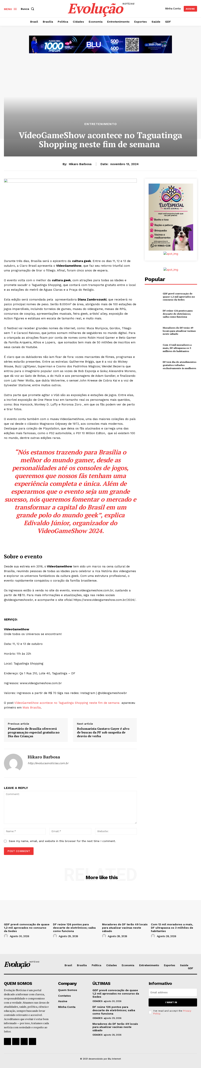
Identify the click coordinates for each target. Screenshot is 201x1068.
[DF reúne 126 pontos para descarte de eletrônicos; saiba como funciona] (152, 314)
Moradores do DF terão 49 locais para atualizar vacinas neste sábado (179, 330)
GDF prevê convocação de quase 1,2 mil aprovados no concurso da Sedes (179, 296)
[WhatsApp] (29, 769)
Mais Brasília (32, 707)
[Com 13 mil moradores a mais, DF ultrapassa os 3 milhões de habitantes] (152, 348)
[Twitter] (24, 1041)
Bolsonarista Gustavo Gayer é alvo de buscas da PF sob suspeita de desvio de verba (103, 732)
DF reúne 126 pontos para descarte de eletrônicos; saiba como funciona (178, 313)
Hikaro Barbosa (80, 164)
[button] (28, 9)
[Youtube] (32, 1041)
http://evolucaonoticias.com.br (48, 763)
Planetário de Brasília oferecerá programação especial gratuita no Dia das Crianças (33, 732)
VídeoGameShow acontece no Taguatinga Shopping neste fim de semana (67, 703)
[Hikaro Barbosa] (13, 763)
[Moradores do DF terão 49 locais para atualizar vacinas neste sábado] (152, 331)
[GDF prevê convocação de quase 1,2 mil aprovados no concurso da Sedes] (152, 297)
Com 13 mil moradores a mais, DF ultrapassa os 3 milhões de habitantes (177, 347)
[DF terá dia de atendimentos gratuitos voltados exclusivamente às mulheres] (152, 365)
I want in (171, 1002)
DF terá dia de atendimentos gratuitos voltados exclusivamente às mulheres (179, 364)
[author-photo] (6, 936)
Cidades (97, 1001)
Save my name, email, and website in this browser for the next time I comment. (62, 841)
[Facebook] (7, 1041)
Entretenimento (100, 124)
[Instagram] (15, 1041)
